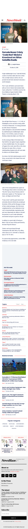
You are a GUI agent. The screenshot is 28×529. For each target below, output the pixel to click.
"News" (4, 342)
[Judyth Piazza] (9, 64)
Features (6, 288)
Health (4, 330)
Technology (5, 325)
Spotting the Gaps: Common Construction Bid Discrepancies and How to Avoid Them (13, 339)
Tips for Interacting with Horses (10, 322)
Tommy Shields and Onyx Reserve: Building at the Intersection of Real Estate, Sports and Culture (14, 311)
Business (4, 307)
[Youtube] (14, 475)
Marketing (5, 348)
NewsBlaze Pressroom (6, 483)
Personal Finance (9, 282)
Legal (5, 270)
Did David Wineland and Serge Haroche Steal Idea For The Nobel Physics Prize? (15, 272)
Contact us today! (14, 471)
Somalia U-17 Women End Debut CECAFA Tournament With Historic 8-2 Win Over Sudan (14, 379)
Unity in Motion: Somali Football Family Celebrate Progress (12, 411)
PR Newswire (4, 485)
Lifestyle (4, 314)
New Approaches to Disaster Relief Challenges (14, 278)
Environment (7, 276)
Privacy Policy (18, 521)
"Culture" (18, 304)
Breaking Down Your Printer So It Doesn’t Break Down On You (12, 327)
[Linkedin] (10, 475)
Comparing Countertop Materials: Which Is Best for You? (13, 317)
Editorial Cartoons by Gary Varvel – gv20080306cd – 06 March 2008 (7, 450)
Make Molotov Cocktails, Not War (21, 449)
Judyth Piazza (16, 64)
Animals (4, 320)
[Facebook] (3, 475)
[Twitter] (6, 475)
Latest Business (8, 295)
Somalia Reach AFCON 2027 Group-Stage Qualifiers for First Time (13, 404)
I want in (13, 518)
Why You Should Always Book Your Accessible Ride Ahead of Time (11, 333)
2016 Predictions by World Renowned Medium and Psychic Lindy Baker (14, 291)
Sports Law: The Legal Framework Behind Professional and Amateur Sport (13, 396)
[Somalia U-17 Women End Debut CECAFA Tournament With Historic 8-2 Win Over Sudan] (14, 366)
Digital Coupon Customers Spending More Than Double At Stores (14, 297)
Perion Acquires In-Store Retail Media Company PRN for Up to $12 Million (12, 350)
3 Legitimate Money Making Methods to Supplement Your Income (15, 285)
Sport (4, 47)
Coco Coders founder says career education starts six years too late (11, 344)
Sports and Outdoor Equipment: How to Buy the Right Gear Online (14, 388)
